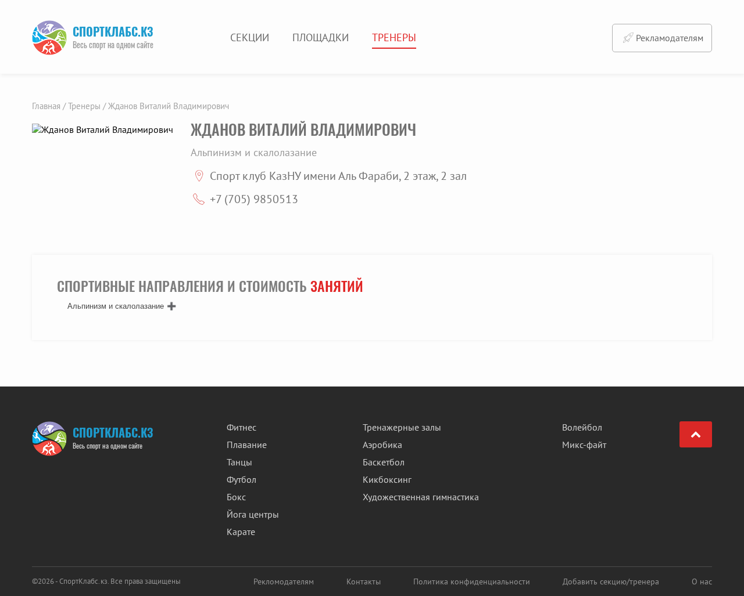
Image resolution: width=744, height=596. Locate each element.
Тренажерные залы (402, 427)
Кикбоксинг (387, 479)
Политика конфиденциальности (471, 581)
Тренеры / (87, 105)
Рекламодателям (669, 38)
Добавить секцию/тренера (611, 581)
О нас (702, 581)
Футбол (241, 479)
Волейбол (582, 427)
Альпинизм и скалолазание (115, 306)
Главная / (49, 105)
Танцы (239, 462)
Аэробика (382, 444)
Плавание (247, 444)
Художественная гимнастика (421, 497)
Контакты (363, 581)
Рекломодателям (283, 581)
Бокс (236, 497)
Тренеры (394, 37)
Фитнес (241, 427)
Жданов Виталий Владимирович (168, 105)
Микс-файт (584, 444)
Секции (249, 37)
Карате (241, 531)
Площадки (320, 37)
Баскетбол (384, 462)
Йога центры (253, 514)
